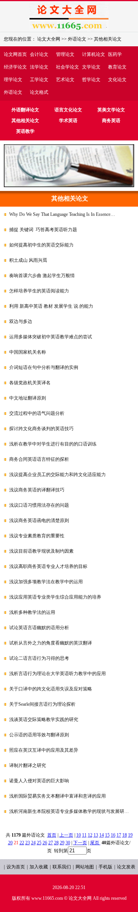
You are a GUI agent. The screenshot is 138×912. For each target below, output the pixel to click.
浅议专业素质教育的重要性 (36, 535)
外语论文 (13, 92)
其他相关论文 (108, 39)
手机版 (105, 867)
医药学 (115, 54)
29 (62, 842)
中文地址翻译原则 (27, 398)
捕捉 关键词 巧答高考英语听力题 (43, 229)
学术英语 (68, 120)
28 (56, 842)
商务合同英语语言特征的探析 (39, 459)
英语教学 (25, 131)
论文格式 (39, 92)
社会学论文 (67, 67)
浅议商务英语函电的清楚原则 (39, 520)
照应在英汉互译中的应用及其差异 (43, 750)
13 (96, 835)
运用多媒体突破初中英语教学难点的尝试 (50, 336)
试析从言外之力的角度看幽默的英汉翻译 (50, 643)
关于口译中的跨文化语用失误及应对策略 (50, 689)
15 (107, 835)
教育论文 (117, 67)
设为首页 (16, 867)
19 (130, 835)
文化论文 (117, 79)
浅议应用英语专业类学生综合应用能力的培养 (55, 597)
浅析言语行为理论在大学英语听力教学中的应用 (57, 673)
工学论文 (39, 79)
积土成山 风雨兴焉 (28, 260)
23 (27, 842)
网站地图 (85, 867)
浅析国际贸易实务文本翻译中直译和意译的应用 (57, 796)
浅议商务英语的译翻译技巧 (36, 490)
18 (124, 835)
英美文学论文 (111, 110)
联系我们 (62, 867)
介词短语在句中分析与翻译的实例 (43, 367)
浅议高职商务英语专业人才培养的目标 (48, 566)
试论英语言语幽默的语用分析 (39, 627)
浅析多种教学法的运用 (32, 612)
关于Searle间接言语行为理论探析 (42, 704)
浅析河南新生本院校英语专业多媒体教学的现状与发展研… (69, 811)
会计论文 (39, 54)
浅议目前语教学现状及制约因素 (41, 551)
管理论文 (65, 54)
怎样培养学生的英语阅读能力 (39, 291)
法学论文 (39, 67)
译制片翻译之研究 (27, 765)
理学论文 (13, 79)
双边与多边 (20, 321)
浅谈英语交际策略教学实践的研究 (43, 719)
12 (90, 835)
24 (33, 842)
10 (78, 835)
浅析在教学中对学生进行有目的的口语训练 (53, 444)
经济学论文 (15, 67)
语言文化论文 (68, 110)
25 (39, 842)
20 (10, 842)
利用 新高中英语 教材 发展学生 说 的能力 (51, 306)
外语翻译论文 (25, 110)
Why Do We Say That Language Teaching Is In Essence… (62, 214)
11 (84, 835)
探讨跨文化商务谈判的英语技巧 (41, 428)
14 (101, 835)
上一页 (66, 835)
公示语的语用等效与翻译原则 (39, 734)
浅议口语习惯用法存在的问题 (39, 505)
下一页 (80, 842)
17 (119, 835)
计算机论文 (93, 54)
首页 (51, 835)
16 (113, 835)
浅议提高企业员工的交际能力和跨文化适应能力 (57, 474)
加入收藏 (39, 867)
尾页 (95, 842)
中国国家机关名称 (27, 352)
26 (45, 842)
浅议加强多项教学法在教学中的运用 (46, 581)
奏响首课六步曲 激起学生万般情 (42, 275)
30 (68, 842)
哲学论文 (91, 79)
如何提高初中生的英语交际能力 (41, 245)
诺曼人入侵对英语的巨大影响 (39, 780)
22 (22, 842)
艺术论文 (65, 79)
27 (50, 842)
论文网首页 (15, 54)
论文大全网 (48, 39)
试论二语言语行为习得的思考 (39, 658)
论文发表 (126, 867)
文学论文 (91, 67)
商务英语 (111, 120)
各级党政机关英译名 (30, 382)
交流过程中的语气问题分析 (36, 413)
